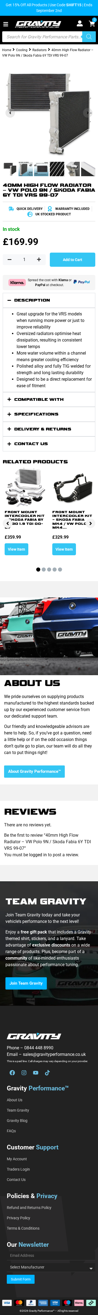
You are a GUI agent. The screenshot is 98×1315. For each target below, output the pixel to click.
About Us (14, 1100)
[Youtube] (35, 1072)
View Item (16, 549)
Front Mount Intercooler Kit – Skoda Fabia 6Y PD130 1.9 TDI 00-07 (25, 520)
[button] (6, 24)
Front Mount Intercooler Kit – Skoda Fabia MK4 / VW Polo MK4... (72, 520)
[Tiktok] (47, 1072)
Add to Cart (72, 260)
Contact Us (16, 1179)
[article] (49, 948)
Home (6, 50)
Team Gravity (18, 1110)
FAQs (11, 1131)
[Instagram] (24, 1072)
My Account (17, 1159)
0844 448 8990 (38, 1047)
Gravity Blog (17, 1120)
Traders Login (18, 1169)
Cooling (21, 50)
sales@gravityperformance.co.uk (54, 1054)
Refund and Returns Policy (29, 1207)
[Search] (89, 36)
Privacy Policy (18, 1218)
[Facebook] (12, 1072)
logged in (38, 854)
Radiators (39, 50)
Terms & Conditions (23, 1228)
